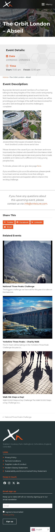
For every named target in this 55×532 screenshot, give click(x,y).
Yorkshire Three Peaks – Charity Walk (21, 342)
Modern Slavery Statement (16, 468)
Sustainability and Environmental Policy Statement (26, 471)
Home (5, 77)
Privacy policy (8, 515)
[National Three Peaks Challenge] (27, 262)
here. (39, 166)
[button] (47, 4)
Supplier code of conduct (15, 464)
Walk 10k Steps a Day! (13, 397)
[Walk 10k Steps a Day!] (27, 372)
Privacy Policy (10, 457)
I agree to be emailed (14, 512)
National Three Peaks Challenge (18, 286)
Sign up (9, 521)
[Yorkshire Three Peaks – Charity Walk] (27, 317)
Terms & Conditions (13, 461)
